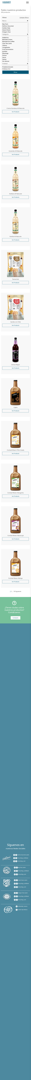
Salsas (4, 59)
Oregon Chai (6, 32)
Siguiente (18, 591)
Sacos (4, 57)
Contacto (15, 618)
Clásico (4, 45)
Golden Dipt (6, 28)
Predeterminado (7, 66)
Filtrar (15, 72)
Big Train (5, 24)
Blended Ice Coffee (8, 41)
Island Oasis (6, 30)
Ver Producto (15, 112)
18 (14, 591)
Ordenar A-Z (6, 68)
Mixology (5, 53)
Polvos (4, 55)
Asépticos (5, 37)
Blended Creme (7, 39)
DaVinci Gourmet (8, 26)
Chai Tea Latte (7, 43)
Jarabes (4, 51)
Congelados (6, 47)
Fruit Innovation (7, 49)
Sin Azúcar (5, 61)
